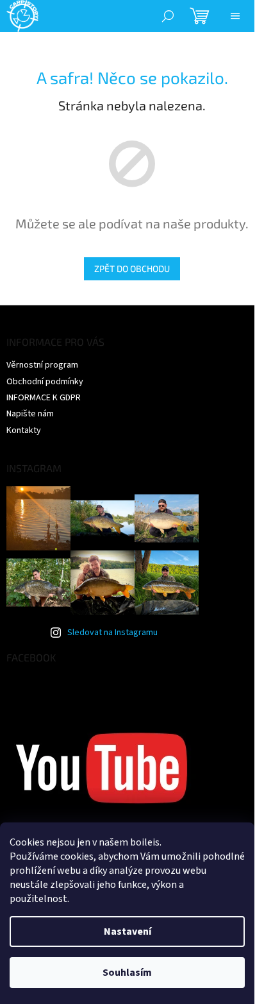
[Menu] (235, 16)
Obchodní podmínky (44, 381)
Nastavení (127, 931)
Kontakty (23, 430)
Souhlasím (127, 973)
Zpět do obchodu (132, 268)
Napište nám (30, 413)
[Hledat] (168, 16)
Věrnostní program (42, 365)
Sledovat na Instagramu (112, 632)
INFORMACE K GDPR (43, 397)
